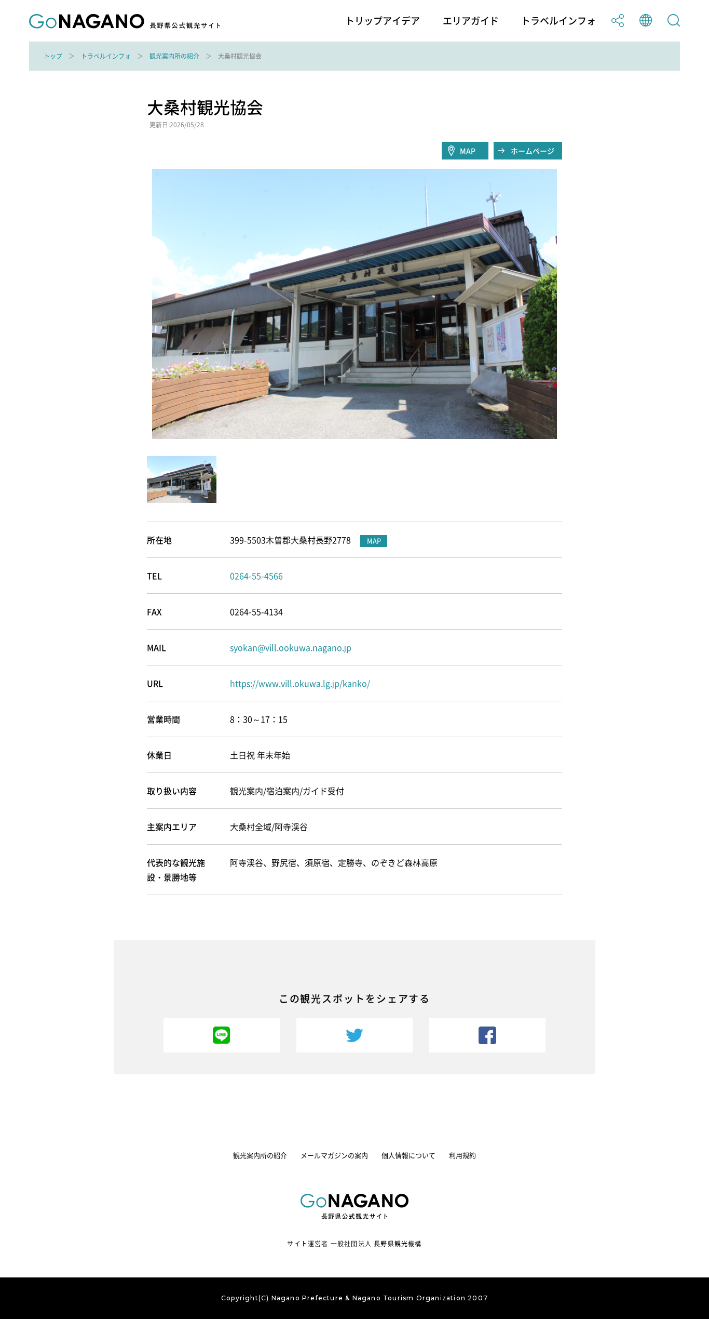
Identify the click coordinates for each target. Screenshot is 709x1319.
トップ (53, 56)
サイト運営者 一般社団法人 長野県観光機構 (354, 1243)
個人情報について (408, 1155)
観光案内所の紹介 (174, 56)
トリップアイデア (382, 20)
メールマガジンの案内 (334, 1155)
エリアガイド (471, 20)
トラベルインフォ (558, 20)
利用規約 (462, 1155)
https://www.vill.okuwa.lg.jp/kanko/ (300, 683)
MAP (467, 150)
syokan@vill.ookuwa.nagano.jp (290, 647)
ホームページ (532, 150)
